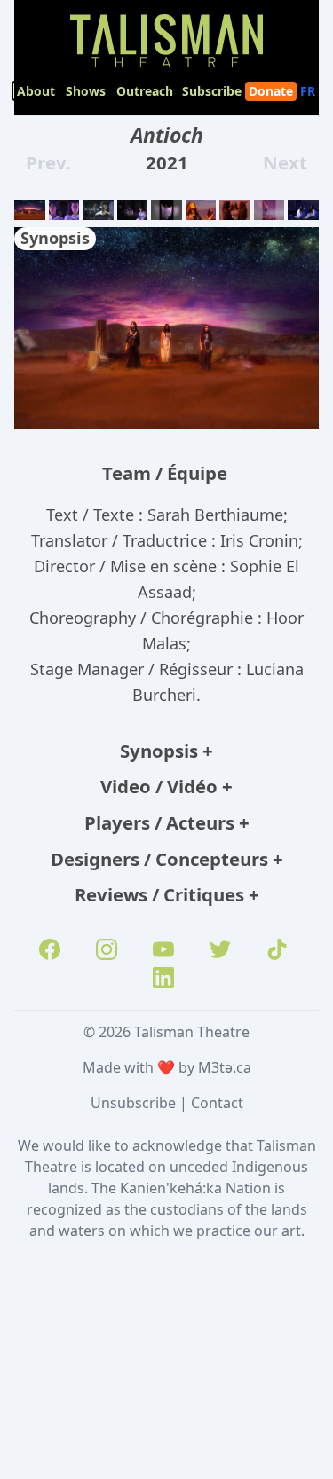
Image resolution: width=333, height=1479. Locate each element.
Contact (217, 1103)
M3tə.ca (224, 1067)
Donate (271, 91)
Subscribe (212, 91)
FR (309, 91)
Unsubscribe (133, 1103)
